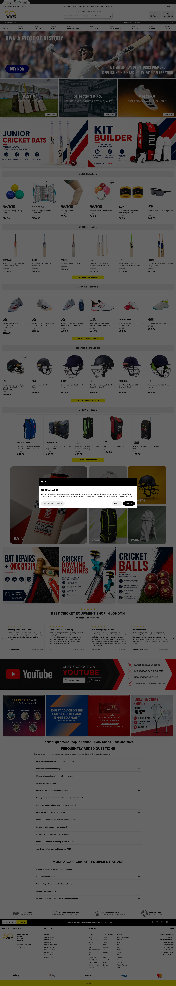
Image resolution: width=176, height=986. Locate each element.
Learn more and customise (53, 503)
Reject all (117, 503)
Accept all (129, 503)
